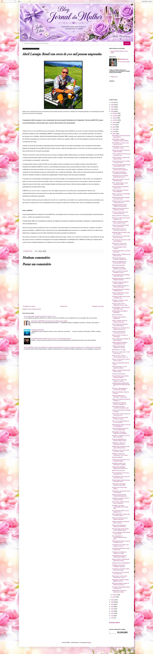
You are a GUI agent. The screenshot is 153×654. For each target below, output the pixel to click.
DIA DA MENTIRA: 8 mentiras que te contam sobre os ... (121, 515)
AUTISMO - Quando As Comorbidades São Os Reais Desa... (120, 507)
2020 (112, 602)
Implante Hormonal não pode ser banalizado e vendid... (120, 209)
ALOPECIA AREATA (117, 457)
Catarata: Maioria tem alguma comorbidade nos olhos (119, 343)
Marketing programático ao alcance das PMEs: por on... (121, 541)
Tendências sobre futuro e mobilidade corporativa (118, 565)
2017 (112, 608)
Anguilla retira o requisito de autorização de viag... (119, 591)
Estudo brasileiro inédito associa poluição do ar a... (120, 511)
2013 (112, 618)
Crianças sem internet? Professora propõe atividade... (121, 151)
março (114, 133)
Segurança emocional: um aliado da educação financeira (121, 279)
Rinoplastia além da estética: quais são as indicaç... (121, 233)
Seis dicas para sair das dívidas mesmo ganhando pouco (120, 529)
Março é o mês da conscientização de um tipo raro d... (121, 194)
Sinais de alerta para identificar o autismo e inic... (120, 187)
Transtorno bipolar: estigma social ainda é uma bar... (120, 158)
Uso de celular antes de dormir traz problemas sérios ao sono (39, 316)
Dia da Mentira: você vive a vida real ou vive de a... (120, 143)
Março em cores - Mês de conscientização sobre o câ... (120, 356)
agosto (114, 122)
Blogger (89, 642)
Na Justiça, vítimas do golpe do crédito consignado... (120, 282)
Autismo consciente (117, 314)
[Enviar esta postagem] (35, 251)
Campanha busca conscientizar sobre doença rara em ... (120, 176)
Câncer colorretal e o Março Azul (120, 215)
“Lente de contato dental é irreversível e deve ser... (119, 332)
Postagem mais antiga (98, 306)
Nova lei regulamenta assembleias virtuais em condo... (121, 275)
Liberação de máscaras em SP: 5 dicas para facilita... (120, 499)
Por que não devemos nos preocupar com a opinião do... (120, 169)
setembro (115, 120)
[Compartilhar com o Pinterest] (45, 251)
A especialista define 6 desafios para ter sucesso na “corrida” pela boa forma (50, 338)
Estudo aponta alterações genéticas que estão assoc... (120, 467)
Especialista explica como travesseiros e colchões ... (119, 464)
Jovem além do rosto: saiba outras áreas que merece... (121, 236)
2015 (112, 613)
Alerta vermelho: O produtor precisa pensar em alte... (121, 255)
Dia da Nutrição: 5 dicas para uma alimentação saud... (121, 308)
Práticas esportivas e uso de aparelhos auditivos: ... (119, 367)
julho (114, 124)
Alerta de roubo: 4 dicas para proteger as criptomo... (119, 380)
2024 (112, 107)
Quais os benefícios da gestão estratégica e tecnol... (120, 271)
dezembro (115, 113)
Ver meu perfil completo (124, 61)
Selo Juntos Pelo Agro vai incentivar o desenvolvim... (119, 258)
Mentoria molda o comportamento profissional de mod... (120, 560)
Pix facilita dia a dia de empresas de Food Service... (120, 573)
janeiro (114, 597)
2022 (112, 111)
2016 (112, 611)
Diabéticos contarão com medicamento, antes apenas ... (120, 454)
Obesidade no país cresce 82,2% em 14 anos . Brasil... (120, 451)
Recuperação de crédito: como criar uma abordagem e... (121, 425)
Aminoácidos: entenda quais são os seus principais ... (121, 491)
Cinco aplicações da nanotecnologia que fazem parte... (119, 537)
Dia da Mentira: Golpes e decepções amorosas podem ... (121, 140)
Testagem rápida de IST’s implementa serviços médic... (120, 304)
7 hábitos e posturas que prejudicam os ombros (118, 346)
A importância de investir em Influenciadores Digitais (119, 556)
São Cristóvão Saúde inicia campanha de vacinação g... (120, 172)
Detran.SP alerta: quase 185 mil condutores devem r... (120, 376)
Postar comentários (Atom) (34, 309)
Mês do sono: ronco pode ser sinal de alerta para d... (121, 352)
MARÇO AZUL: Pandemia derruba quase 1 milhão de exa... (121, 447)
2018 (112, 606)
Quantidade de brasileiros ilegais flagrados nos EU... (120, 580)
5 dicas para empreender (118, 265)
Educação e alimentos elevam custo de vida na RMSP (120, 389)
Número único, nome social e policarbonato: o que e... (119, 576)
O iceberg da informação (37, 329)
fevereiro (115, 594)
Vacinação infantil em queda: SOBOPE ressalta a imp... (119, 205)
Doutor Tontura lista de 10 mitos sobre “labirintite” (120, 190)
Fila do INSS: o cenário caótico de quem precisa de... (121, 414)
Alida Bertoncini (124, 59)
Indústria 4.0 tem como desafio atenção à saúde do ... (120, 418)
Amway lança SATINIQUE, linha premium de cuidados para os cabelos (49, 321)
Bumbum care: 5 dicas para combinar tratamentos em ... (120, 244)
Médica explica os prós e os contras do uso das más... (119, 229)
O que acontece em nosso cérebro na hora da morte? (121, 161)
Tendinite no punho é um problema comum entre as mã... (121, 201)
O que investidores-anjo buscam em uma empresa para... (120, 429)
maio (114, 129)
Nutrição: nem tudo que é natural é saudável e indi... (121, 218)
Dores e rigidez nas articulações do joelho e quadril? (121, 339)
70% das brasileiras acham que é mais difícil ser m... (120, 473)
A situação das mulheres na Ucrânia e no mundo (119, 552)
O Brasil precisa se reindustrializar (121, 563)
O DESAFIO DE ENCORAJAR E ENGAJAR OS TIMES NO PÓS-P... (121, 385)
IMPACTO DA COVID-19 (118, 470)
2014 (112, 615)
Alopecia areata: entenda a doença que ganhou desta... (121, 480)
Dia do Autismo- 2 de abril (118, 349)
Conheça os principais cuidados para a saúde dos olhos (120, 222)
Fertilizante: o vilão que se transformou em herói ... (119, 443)
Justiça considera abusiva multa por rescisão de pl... (120, 293)
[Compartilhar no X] (42, 251)
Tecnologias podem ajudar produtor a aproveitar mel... (121, 297)
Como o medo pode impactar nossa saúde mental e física (121, 165)
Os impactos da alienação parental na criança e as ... (121, 587)
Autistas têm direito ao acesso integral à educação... (120, 518)
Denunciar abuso (114, 622)
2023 (112, 109)
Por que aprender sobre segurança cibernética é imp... (121, 290)
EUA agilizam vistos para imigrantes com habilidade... (120, 432)
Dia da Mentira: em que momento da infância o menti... (120, 147)
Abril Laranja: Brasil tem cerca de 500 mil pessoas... (120, 180)
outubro (115, 118)
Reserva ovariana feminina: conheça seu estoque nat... (119, 495)
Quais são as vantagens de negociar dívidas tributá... (119, 525)
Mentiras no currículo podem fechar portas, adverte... (121, 370)
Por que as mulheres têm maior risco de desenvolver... (120, 212)
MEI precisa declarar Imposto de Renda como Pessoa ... (120, 584)
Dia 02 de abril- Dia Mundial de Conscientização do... (120, 325)
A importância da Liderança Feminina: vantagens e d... (119, 403)
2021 (112, 600)
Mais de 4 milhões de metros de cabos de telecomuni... (120, 286)
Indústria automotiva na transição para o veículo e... (120, 522)
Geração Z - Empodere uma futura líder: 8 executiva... (121, 436)
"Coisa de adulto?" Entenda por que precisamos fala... (121, 154)
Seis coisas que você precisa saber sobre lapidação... (121, 240)
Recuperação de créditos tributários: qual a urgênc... (119, 268)
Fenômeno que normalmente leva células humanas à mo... (120, 328)
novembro (115, 115)
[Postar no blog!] (40, 251)
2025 (112, 104)
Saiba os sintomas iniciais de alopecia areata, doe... (119, 321)
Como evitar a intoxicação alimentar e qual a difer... (119, 484)
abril (114, 131)
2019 (112, 604)
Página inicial (63, 306)
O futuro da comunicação (118, 373)
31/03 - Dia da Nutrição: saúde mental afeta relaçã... (120, 183)
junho (114, 127)
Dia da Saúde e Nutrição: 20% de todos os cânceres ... (120, 502)
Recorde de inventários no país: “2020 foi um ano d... (120, 300)
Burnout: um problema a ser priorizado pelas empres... (119, 262)
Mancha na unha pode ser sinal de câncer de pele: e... (121, 360)
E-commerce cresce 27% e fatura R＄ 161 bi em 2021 (120, 569)
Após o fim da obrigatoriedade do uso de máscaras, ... (120, 421)
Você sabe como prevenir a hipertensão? (119, 317)
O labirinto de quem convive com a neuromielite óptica (121, 460)
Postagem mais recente (29, 306)
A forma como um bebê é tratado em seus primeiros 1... (120, 225)
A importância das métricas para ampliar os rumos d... (120, 545)
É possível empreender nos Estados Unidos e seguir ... (119, 440)
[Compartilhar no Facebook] (44, 251)
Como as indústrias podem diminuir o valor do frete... (121, 533)
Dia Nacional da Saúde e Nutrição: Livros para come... (121, 198)
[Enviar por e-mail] (39, 251)
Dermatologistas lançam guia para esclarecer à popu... (121, 477)
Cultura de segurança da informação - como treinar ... (120, 396)
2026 (112, 102)
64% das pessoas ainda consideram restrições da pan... (121, 407)
